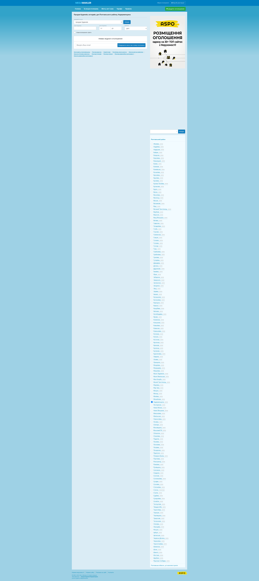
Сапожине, (158, 470)
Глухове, (158, 232)
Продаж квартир (96, 52)
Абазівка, (158, 144)
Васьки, (157, 200)
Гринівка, (158, 257)
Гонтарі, (157, 246)
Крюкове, (158, 345)
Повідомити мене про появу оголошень (131, 45)
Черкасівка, (159, 541)
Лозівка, (157, 359)
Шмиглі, (157, 552)
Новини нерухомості (78, 572)
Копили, (157, 337)
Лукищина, (158, 362)
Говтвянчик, (159, 234)
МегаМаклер (75, 576)
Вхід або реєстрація (178, 3)
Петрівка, (158, 447)
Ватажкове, (158, 203)
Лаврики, (158, 356)
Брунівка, (158, 178)
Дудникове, (158, 268)
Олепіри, (158, 424)
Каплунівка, (159, 300)
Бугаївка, (158, 181)
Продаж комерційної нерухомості (124, 54)
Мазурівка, (158, 365)
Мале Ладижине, (160, 373)
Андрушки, (158, 149)
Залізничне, (159, 283)
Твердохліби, (159, 507)
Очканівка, (158, 436)
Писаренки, (159, 450)
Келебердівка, (159, 314)
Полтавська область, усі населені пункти (164, 565)
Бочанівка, (158, 172)
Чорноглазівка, (160, 544)
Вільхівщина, (159, 427)
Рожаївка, (158, 464)
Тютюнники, (159, 521)
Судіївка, (158, 495)
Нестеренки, (159, 405)
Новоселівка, (159, 419)
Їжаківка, (158, 271)
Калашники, (159, 297)
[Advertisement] (165, 98)
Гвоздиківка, (159, 226)
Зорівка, (157, 291)
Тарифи (119, 9)
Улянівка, (158, 524)
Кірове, (157, 317)
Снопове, (158, 476)
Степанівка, (159, 487)
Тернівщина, (159, 515)
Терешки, (158, 512)
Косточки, (158, 339)
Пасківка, (158, 442)
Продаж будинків (96, 54)
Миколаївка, (159, 413)
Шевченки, (158, 546)
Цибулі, (157, 532)
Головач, (158, 240)
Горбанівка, (159, 251)
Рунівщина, (159, 467)
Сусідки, (157, 481)
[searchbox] (77, 28)
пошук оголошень (91, 9)
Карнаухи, (158, 303)
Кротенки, (158, 342)
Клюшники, (158, 322)
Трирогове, (158, 518)
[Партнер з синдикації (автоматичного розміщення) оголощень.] (182, 573)
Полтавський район (158, 139)
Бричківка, (158, 175)
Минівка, (158, 396)
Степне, (159, 490)
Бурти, (157, 189)
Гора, (157, 249)
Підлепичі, (158, 453)
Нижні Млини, (159, 407)
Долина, (157, 266)
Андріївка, (158, 147)
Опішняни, (158, 433)
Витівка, (157, 220)
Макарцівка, (159, 368)
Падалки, (158, 439)
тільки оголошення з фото (83, 32)
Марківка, (158, 385)
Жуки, (157, 274)
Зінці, (156, 288)
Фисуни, (157, 529)
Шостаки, (158, 555)
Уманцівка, (158, 527)
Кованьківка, (159, 331)
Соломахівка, (159, 478)
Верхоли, (158, 215)
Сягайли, (158, 501)
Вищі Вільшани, (160, 217)
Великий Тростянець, (162, 209)
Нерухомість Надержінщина (82, 52)
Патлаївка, (158, 444)
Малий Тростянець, (161, 382)
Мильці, (157, 393)
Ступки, (157, 493)
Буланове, (158, 186)
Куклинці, (158, 348)
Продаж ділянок (108, 54)
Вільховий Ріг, (159, 430)
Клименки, (158, 320)
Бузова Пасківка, (160, 183)
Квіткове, (158, 311)
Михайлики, (159, 399)
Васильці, (158, 198)
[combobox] (85, 28)
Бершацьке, (159, 161)
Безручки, (158, 155)
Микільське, (159, 416)
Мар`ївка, (158, 388)
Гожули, (157, 237)
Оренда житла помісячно (136, 52)
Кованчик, (158, 328)
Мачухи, (157, 390)
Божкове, (158, 166)
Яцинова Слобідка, (161, 561)
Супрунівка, (159, 498)
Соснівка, (158, 484)
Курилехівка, (159, 354)
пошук (127, 22)
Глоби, (157, 229)
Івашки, (157, 294)
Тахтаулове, (159, 504)
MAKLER (83, 3)
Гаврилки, (158, 223)
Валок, (157, 192)
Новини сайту (90, 572)
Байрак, (157, 152)
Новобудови (106, 52)
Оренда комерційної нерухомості (83, 56)
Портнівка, (158, 459)
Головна (78, 9)
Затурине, (158, 285)
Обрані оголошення (163, 3)
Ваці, (156, 206)
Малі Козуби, (159, 379)
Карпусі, (157, 305)
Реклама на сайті (101, 572)
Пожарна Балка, (160, 456)
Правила (128, 9)
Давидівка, (158, 263)
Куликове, (158, 351)
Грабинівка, (159, 254)
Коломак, (158, 334)
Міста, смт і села (107, 9)
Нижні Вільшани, (160, 410)
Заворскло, (158, 280)
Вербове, (158, 212)
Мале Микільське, (161, 376)
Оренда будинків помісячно (82, 54)
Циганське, (158, 535)
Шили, (157, 549)
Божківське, (159, 169)
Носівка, (157, 422)
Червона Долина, (160, 538)
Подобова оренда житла (120, 52)
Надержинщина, (160, 402)
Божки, (157, 164)
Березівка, (158, 158)
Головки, (158, 243)
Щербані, (158, 558)
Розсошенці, (159, 461)
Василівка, (158, 195)
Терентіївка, (159, 510)
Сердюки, (158, 473)
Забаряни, (158, 277)
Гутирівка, (158, 260)
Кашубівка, (158, 308)
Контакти (111, 572)
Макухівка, (158, 371)
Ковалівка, (158, 325)
